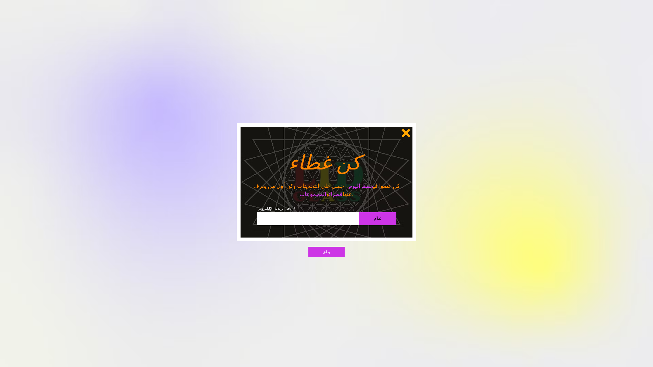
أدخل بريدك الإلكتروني (275, 208)
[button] (405, 133)
